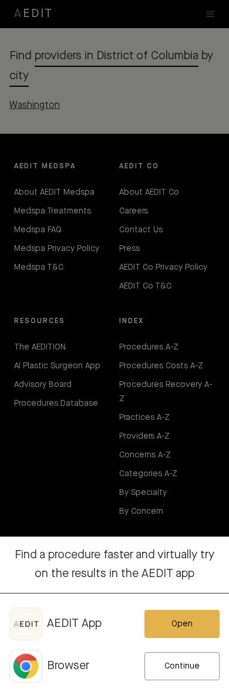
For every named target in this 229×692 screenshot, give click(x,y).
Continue (182, 666)
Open (182, 624)
